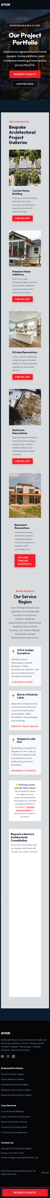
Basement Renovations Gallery (16, 1095)
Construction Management (14, 1132)
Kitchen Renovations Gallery (15, 1084)
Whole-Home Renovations (14, 1121)
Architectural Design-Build (14, 1127)
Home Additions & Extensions (15, 1116)
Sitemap (45, 1172)
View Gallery (22, 218)
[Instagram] (8, 1056)
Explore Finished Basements (24, 560)
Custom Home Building (12, 1111)
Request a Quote (25, 74)
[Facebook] (2, 1056)
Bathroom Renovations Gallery (16, 1089)
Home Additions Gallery (12, 1079)
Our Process (25, 84)
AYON (5, 5)
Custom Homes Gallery (12, 1074)
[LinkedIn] (13, 1056)
